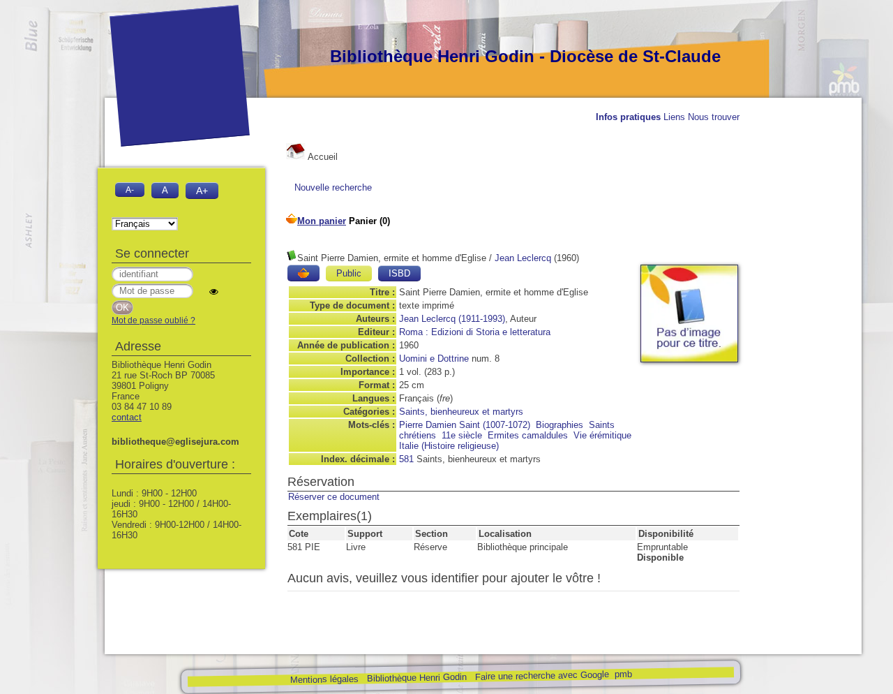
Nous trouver (714, 117)
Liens (674, 117)
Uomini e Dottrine (434, 358)
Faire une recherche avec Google (541, 675)
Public (348, 273)
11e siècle (462, 435)
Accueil (322, 157)
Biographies (559, 425)
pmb (622, 674)
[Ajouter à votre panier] (303, 273)
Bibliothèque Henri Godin (416, 678)
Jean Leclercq (523, 258)
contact (127, 417)
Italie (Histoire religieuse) (449, 446)
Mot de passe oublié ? (153, 320)
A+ (202, 190)
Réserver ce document (334, 497)
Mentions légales (324, 680)
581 (406, 459)
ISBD (399, 273)
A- (130, 189)
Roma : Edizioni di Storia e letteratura (474, 332)
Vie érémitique (602, 435)
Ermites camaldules (528, 435)
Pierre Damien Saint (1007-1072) (464, 425)
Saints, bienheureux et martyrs (461, 411)
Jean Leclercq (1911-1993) (452, 318)
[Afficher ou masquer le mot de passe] (213, 291)
